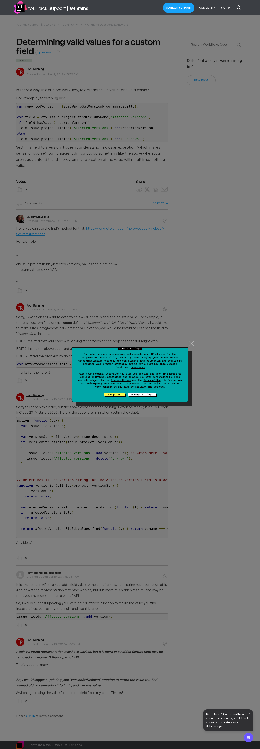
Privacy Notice (121, 380)
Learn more (138, 367)
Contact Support (179, 7)
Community (207, 7)
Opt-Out (159, 386)
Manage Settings (142, 394)
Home (20, 8)
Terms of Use (152, 380)
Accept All (114, 394)
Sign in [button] (226, 7)
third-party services (101, 383)
